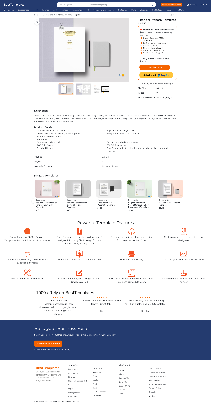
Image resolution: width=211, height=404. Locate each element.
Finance (45, 10)
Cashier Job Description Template (169, 204)
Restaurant (122, 10)
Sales (95, 388)
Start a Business (99, 392)
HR (37, 10)
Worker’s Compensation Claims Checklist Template (77, 205)
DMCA (151, 396)
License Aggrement (157, 376)
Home (36, 15)
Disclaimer (153, 392)
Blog (121, 394)
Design (143, 23)
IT (88, 10)
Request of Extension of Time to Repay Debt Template (46, 205)
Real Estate (157, 10)
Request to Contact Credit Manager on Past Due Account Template (138, 205)
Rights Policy (154, 380)
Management (74, 393)
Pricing (122, 390)
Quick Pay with (150, 75)
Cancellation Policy (157, 372)
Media (168, 10)
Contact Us (124, 378)
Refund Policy (155, 369)
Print (133, 10)
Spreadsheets (24, 10)
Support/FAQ (124, 386)
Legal (70, 389)
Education (144, 10)
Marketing (65, 10)
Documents (9, 10)
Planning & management (103, 10)
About (121, 374)
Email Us (123, 382)
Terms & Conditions (157, 384)
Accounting (79, 10)
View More (179, 10)
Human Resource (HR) (77, 381)
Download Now (155, 67)
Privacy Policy (155, 388)
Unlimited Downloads (171, 5)
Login (170, 84)
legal (55, 10)
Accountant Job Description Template (106, 204)
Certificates (97, 368)
